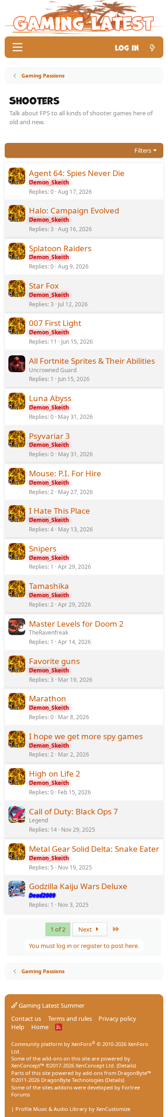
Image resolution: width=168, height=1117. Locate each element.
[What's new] (152, 47)
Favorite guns (54, 661)
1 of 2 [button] (57, 929)
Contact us (26, 1018)
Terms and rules (70, 1018)
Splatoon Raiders (60, 248)
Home (40, 1027)
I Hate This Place (59, 510)
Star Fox (44, 285)
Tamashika (49, 585)
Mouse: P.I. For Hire (65, 473)
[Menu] (17, 47)
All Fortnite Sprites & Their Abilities (92, 360)
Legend (38, 820)
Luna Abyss (50, 398)
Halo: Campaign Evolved (74, 210)
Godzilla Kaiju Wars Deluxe (78, 886)
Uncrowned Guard (53, 370)
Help (17, 1027)
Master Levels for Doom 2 (76, 623)
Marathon (47, 698)
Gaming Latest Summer (50, 1005)
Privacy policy (117, 1018)
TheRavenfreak (48, 632)
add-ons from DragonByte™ (117, 1072)
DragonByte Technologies (72, 1079)
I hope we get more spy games (86, 736)
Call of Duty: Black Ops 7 (73, 811)
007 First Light (55, 323)
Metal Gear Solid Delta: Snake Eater (94, 848)
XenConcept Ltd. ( (97, 1065)
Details (126, 1065)
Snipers (42, 548)
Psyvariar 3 (49, 436)
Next (85, 929)
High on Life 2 (54, 773)
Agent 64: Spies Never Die (77, 173)
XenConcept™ (27, 1065)
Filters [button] (142, 150)
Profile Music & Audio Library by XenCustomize (72, 1108)
